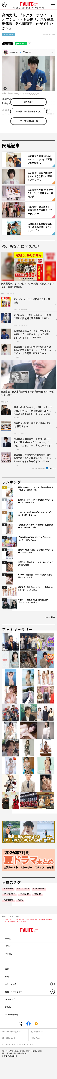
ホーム (4, 916)
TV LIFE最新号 (11, 1014)
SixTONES (24, 888)
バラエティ (10, 954)
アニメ (8, 961)
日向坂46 (9, 900)
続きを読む (28, 102)
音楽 (7, 969)
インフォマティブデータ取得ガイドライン (17, 1044)
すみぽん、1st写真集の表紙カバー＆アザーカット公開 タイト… (35, 513)
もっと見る (50, 617)
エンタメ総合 (14, 916)
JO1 (21, 900)
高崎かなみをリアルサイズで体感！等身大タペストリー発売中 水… (35, 488)
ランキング (10, 999)
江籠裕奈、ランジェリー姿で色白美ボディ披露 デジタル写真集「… (35, 501)
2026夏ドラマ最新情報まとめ (28, 111)
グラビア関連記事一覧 (28, 121)
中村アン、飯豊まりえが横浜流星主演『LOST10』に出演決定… (33, 601)
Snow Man (39, 888)
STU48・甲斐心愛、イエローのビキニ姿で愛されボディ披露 (35, 576)
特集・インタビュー (13, 992)
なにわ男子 (10, 894)
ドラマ (8, 946)
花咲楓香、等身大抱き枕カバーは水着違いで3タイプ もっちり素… (35, 588)
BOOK (8, 1007)
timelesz (9, 888)
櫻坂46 (38, 894)
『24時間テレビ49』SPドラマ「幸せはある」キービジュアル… (34, 538)
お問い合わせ (35, 1038)
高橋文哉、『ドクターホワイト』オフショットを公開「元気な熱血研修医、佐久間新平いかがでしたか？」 (28, 920)
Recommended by (38, 468)
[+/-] (52, 984)
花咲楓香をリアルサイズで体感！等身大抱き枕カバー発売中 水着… (35, 526)
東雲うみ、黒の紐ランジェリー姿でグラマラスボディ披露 (35, 563)
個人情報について (37, 1032)
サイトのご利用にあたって (12, 1032)
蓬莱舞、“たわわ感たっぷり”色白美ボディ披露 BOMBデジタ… (35, 551)
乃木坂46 (25, 894)
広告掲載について (8, 1038)
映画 (7, 977)
